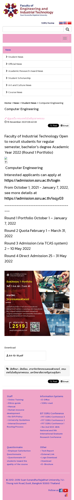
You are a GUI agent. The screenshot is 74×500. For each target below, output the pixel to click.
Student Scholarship (19, 78)
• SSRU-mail (46, 403)
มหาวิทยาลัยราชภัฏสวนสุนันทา (45, 372)
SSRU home (47, 23)
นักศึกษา (14, 369)
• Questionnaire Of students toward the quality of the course (17, 461)
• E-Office (45, 399)
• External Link (47, 454)
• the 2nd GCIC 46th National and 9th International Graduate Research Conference (51, 432)
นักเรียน (24, 369)
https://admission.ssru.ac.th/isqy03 (33, 198)
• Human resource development (15, 411)
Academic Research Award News (25, 71)
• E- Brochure (46, 464)
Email (65, 125)
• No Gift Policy (15, 416)
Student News (15, 57)
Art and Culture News (19, 85)
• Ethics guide (14, 403)
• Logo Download (48, 457)
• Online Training (15, 399)
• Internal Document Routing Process (16, 425)
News (8, 50)
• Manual (11, 406)
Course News (15, 92)
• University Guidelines (18, 420)
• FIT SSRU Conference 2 (52, 420)
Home (7, 103)
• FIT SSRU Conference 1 (52, 423)
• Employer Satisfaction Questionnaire (19, 452)
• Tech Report (47, 450)
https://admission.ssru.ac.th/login (32, 180)
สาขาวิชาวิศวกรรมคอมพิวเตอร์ (44, 369)
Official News (15, 64)
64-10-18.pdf (16, 355)
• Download (45, 461)
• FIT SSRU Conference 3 (52, 416)
